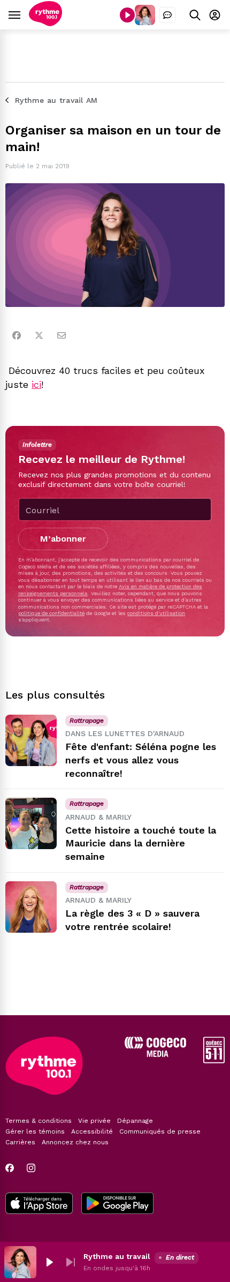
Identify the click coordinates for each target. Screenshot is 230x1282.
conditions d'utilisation (156, 613)
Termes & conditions (38, 1120)
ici (36, 384)
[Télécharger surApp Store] (39, 1204)
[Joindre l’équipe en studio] (167, 15)
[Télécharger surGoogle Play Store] (117, 1204)
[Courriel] (61, 335)
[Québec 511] (214, 1060)
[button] (49, 1262)
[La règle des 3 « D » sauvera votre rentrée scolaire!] (31, 907)
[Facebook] (16, 335)
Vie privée (94, 1120)
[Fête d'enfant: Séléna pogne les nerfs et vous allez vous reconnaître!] (31, 740)
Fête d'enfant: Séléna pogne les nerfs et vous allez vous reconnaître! (140, 760)
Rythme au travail (116, 1256)
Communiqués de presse (160, 1131)
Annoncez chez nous (75, 1142)
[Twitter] (39, 335)
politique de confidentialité (51, 613)
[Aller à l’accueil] (45, 23)
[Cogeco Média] (155, 1054)
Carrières (20, 1142)
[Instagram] (31, 1168)
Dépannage (135, 1120)
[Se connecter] (214, 14)
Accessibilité (92, 1131)
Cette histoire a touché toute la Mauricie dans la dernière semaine (140, 843)
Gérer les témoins (35, 1131)
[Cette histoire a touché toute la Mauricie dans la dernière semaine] (31, 823)
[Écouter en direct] (127, 15)
